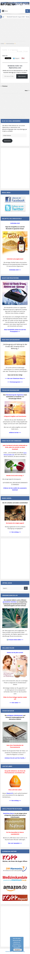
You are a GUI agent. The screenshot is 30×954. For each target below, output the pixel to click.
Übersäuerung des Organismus (15, 395)
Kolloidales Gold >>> (15, 270)
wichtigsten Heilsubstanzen (15, 715)
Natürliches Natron (8, 813)
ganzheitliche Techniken (10, 602)
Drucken (20, 51)
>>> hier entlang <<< (15, 532)
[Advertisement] (15, 30)
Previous (4, 86)
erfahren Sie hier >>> (15, 432)
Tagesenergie (15, 50)
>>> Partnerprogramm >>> (15, 382)
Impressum (8, 951)
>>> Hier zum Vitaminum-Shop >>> (15, 378)
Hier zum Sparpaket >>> (15, 843)
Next (26, 90)
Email (26, 51)
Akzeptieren (17, 950)
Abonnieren (22, 76)
